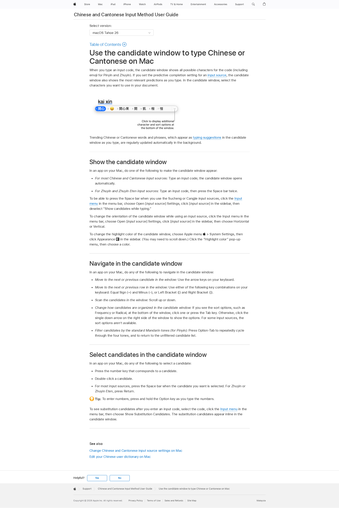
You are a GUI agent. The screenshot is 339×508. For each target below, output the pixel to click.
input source (217, 75)
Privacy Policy (135, 500)
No (119, 478)
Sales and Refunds (174, 500)
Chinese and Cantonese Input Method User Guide (126, 14)
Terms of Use (153, 500)
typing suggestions (207, 137)
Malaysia (261, 500)
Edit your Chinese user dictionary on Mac (120, 457)
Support (87, 488)
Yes (97, 478)
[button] (253, 4)
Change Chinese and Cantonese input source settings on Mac (135, 451)
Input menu (228, 409)
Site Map (191, 500)
